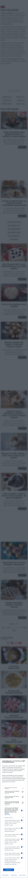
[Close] (25, 761)
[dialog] (14, 818)
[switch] (22, 791)
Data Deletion (5, 875)
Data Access (14, 875)
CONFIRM (8, 869)
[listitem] (14, 788)
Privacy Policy (22, 875)
